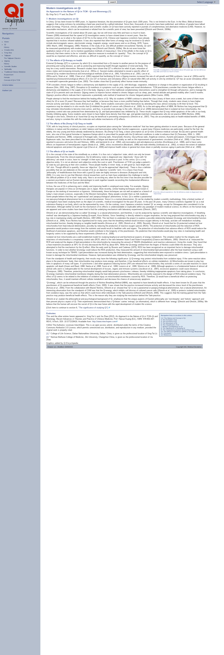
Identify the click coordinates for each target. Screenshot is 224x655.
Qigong (7, 61)
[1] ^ (48, 333)
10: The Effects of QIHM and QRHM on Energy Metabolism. (182, 331)
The (12, 58)
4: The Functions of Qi (169, 321)
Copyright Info (181, 347)
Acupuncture (8, 75)
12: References (166, 335)
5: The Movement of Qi (169, 323)
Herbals (7, 77)
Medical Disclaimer (195, 347)
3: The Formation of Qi (169, 320)
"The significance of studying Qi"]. (93, 307)
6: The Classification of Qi (170, 325)
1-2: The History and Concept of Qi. (173, 318)
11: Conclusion (166, 333)
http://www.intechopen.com (104, 321)
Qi (5, 44)
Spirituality (8, 69)
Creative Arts (9, 50)
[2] (75, 14)
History (6, 47)
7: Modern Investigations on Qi (172, 326)
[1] (60, 14)
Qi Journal (13, 28)
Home (6, 42)
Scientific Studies (10, 66)
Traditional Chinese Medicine (14, 72)
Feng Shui (8, 53)
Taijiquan (7, 55)
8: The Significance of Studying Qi (173, 328)
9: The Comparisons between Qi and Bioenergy (177, 330)
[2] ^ (48, 337)
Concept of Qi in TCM (12, 80)
